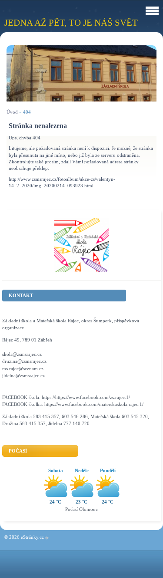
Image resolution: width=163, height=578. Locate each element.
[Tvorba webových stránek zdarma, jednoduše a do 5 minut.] (47, 538)
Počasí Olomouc (81, 509)
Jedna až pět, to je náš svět (71, 22)
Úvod (12, 112)
